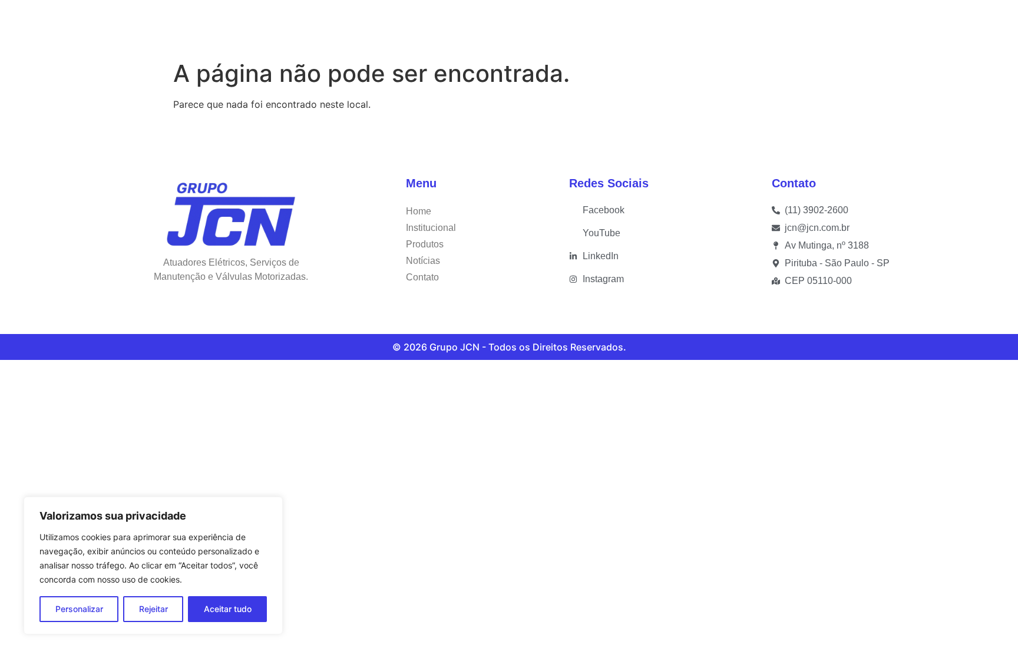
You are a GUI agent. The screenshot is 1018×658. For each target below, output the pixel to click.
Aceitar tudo (228, 609)
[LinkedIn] (872, 27)
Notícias (591, 27)
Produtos (514, 27)
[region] (153, 565)
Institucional (425, 27)
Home (360, 27)
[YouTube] (849, 27)
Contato (650, 27)
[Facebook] (826, 27)
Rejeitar (153, 609)
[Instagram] (894, 27)
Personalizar (79, 609)
